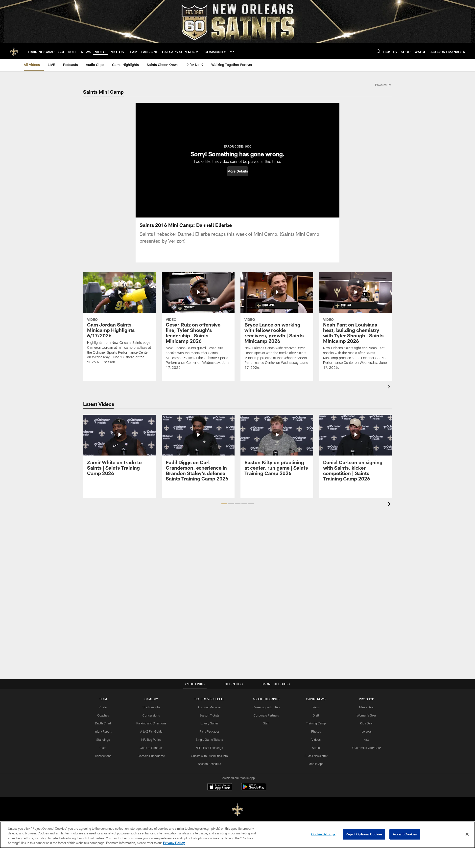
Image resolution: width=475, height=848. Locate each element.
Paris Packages (209, 731)
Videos (316, 739)
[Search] (379, 51)
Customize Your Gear (366, 747)
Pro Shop (366, 699)
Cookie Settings (323, 834)
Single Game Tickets (209, 739)
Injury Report (103, 731)
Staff (266, 723)
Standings (103, 739)
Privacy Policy (174, 843)
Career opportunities (266, 707)
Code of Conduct (151, 747)
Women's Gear (366, 715)
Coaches (103, 715)
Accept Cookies (405, 834)
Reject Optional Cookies (364, 834)
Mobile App (316, 763)
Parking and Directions (151, 723)
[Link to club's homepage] (14, 51)
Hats (366, 739)
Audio (316, 747)
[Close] (467, 834)
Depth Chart (103, 723)
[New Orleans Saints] (237, 809)
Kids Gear (366, 723)
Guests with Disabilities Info (209, 756)
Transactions (103, 756)
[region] (237, 834)
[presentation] (390, 387)
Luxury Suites (209, 723)
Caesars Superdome (151, 756)
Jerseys (366, 731)
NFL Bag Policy (151, 739)
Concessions (151, 715)
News (316, 707)
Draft (316, 715)
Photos (316, 731)
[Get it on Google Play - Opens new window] (254, 789)
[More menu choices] (232, 51)
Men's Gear (366, 707)
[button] (237, 171)
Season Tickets (209, 715)
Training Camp (316, 723)
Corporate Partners (266, 715)
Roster (103, 707)
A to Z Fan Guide (151, 731)
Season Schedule (209, 763)
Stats (102, 747)
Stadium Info (151, 707)
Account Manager (209, 707)
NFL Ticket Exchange (209, 747)
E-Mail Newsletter (316, 756)
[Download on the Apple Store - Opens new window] (220, 787)
